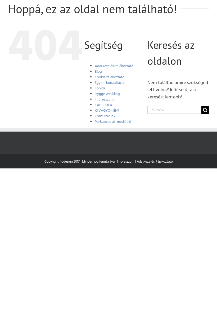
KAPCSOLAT (104, 105)
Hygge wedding (107, 94)
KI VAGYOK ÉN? (107, 111)
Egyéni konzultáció (110, 83)
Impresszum (104, 100)
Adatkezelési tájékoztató (114, 66)
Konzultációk (105, 116)
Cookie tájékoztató (109, 77)
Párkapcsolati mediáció (113, 122)
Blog (98, 72)
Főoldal (100, 88)
